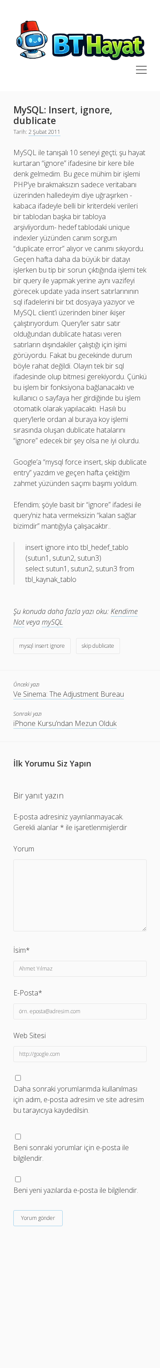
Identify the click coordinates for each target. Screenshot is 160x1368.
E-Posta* (27, 993)
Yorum (23, 849)
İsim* (21, 950)
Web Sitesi (29, 1035)
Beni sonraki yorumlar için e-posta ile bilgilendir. (71, 1153)
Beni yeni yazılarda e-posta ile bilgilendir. (75, 1190)
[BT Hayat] (80, 60)
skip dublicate (98, 646)
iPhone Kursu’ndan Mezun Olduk (64, 723)
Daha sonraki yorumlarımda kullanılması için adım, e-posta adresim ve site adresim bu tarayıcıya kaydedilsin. (78, 1099)
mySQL (52, 622)
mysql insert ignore (42, 646)
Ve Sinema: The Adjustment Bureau (68, 694)
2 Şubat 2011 (44, 132)
